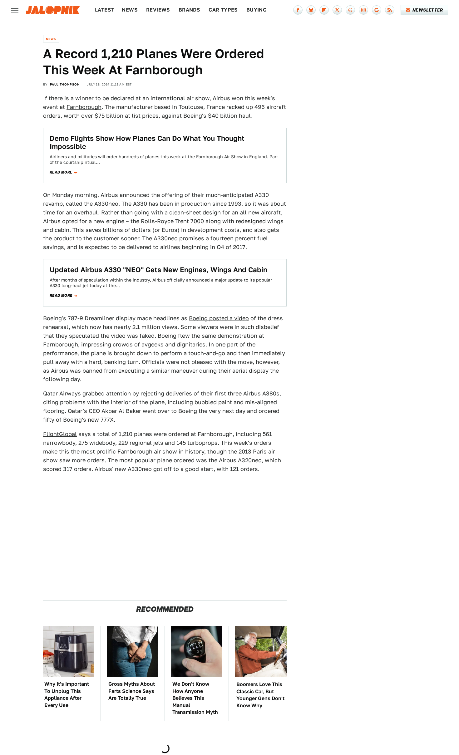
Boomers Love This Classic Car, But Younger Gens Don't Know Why (260, 694)
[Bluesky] (311, 10)
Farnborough (84, 107)
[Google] (376, 10)
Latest (104, 10)
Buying (256, 10)
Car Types (223, 10)
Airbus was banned (76, 370)
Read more (61, 172)
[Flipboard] (324, 10)
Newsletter (427, 10)
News (130, 10)
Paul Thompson (65, 84)
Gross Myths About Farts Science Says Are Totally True (131, 691)
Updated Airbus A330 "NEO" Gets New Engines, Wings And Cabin (158, 270)
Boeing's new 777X (88, 419)
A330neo (106, 203)
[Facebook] (298, 10)
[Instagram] (363, 10)
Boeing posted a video (219, 318)
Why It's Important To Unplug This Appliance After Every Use (66, 694)
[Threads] (350, 10)
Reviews (158, 10)
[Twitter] (337, 10)
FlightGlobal (60, 434)
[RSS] (389, 10)
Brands (189, 10)
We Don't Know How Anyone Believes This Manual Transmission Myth (195, 698)
